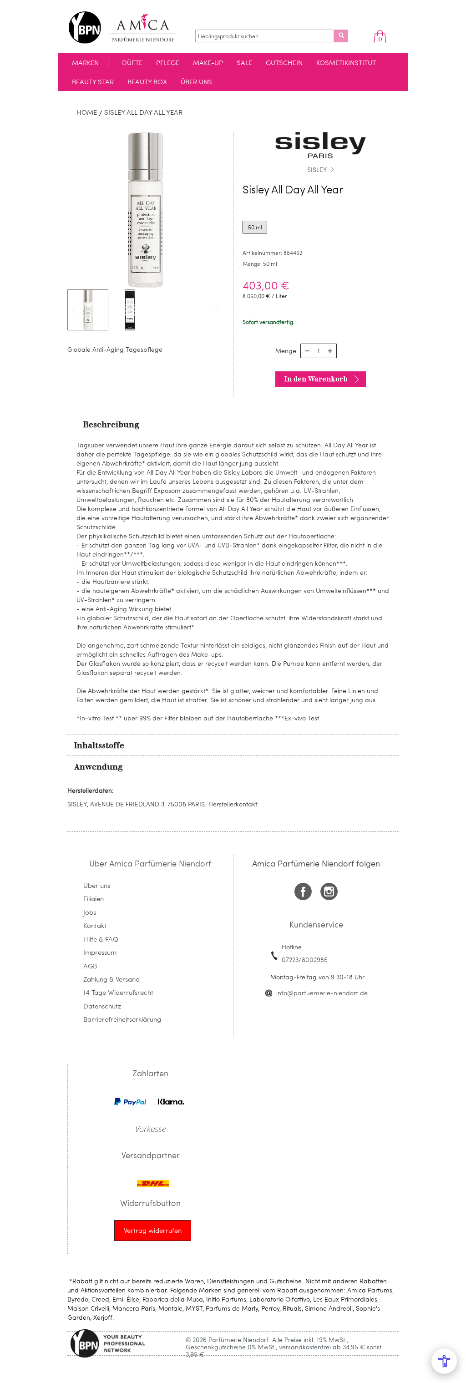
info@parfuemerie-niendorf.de (322, 992)
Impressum (99, 952)
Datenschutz (102, 1005)
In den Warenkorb (316, 379)
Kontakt (94, 925)
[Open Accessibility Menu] (444, 1361)
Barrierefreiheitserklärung (122, 1018)
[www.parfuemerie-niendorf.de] (129, 27)
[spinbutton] (318, 351)
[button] (129, 310)
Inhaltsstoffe (99, 745)
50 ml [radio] (255, 227)
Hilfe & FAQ (100, 938)
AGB (90, 965)
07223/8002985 (305, 959)
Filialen (93, 898)
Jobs (89, 912)
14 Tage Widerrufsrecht (118, 992)
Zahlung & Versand (111, 978)
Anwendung (98, 767)
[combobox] (264, 36)
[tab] (233, 424)
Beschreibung (111, 425)
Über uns (96, 885)
